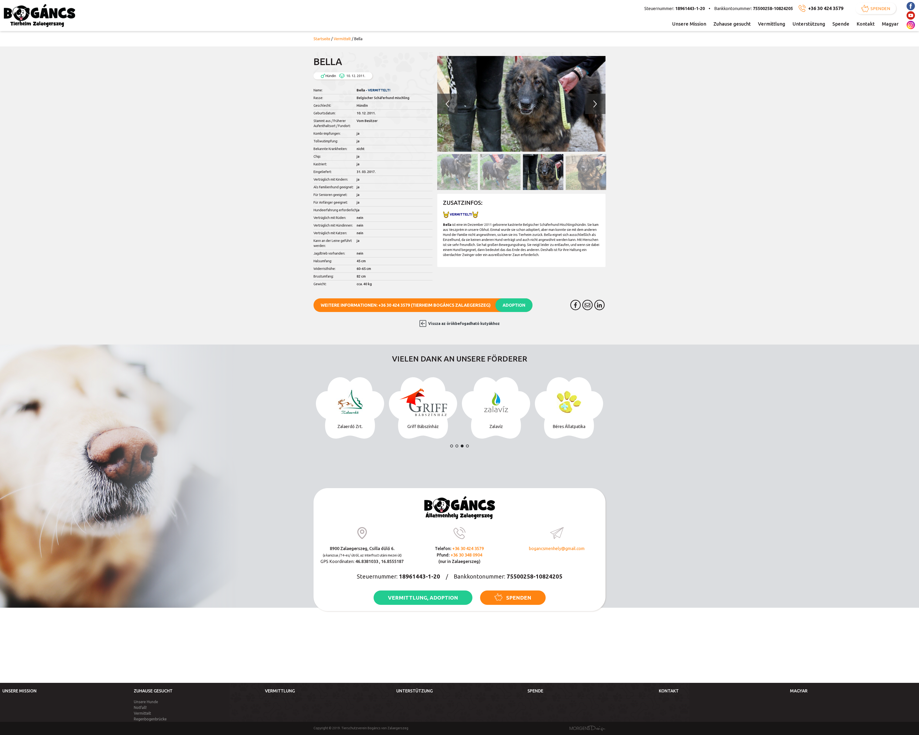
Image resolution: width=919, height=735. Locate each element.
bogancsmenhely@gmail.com (557, 548)
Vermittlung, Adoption (423, 598)
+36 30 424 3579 (825, 8)
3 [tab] (462, 446)
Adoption (514, 305)
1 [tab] (451, 446)
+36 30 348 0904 (466, 554)
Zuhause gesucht (732, 24)
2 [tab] (456, 446)
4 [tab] (467, 446)
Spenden (880, 8)
